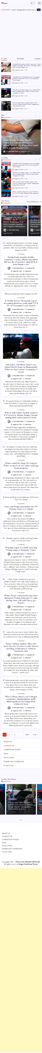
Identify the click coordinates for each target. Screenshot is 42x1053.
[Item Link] (6, 67)
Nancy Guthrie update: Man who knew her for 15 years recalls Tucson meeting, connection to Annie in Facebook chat (21, 647)
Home (6, 754)
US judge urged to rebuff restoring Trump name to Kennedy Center (21, 548)
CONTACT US (9, 746)
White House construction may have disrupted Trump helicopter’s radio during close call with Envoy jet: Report (21, 599)
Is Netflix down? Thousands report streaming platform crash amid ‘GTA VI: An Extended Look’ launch (26, 78)
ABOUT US (8, 742)
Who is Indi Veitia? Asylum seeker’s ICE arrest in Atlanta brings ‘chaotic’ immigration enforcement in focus (26, 104)
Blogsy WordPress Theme (28, 864)
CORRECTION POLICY (12, 750)
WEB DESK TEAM (13, 151)
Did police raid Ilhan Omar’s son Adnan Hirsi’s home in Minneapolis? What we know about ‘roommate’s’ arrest (27, 91)
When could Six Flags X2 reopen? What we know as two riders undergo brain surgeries (26, 183)
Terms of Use (9, 765)
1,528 (27, 735)
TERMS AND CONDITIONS (14, 762)
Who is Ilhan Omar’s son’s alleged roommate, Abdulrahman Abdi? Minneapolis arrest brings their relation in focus (21, 700)
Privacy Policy (9, 757)
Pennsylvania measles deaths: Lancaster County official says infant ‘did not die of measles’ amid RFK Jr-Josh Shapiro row (27, 65)
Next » (35, 735)
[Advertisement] (21, 34)
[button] (33, 3)
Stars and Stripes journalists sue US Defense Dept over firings (21, 507)
